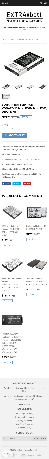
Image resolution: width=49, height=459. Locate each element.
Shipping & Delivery (24, 414)
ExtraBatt (18, 450)
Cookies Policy (24, 428)
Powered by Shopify (31, 450)
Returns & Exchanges (24, 417)
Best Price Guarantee (24, 424)
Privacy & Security (24, 421)
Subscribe (40, 438)
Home (4, 39)
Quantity (5, 125)
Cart (45, 3)
